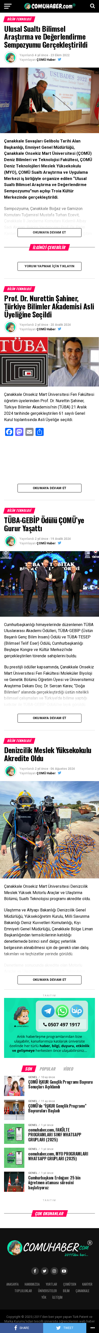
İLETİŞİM (57, 1297)
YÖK (43, 1297)
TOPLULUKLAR (23, 1290)
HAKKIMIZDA (32, 1284)
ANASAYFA (12, 1284)
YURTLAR (51, 1284)
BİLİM (66, 1290)
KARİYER (87, 1284)
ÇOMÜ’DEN (69, 1284)
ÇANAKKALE (82, 1290)
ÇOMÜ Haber (46, 60)
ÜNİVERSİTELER (47, 1290)
